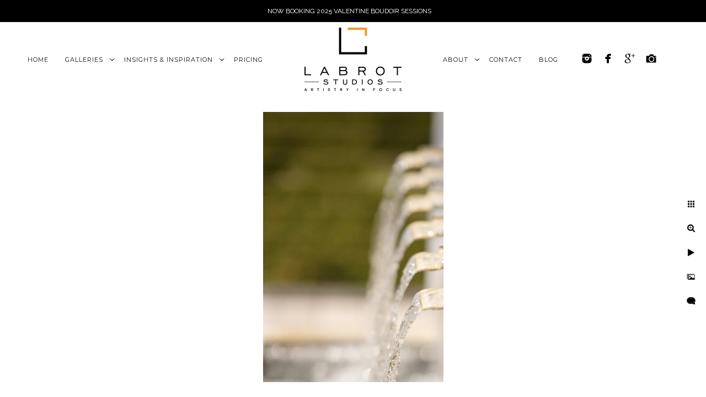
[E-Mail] (651, 58)
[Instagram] (586, 58)
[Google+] (630, 58)
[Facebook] (608, 58)
